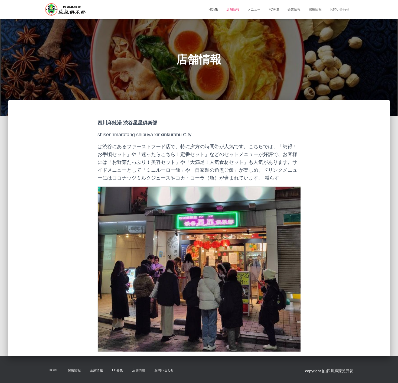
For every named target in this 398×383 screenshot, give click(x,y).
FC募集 (274, 9)
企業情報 (294, 9)
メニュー (253, 9)
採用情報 (315, 9)
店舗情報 (232, 9)
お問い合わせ (339, 9)
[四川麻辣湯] (65, 9)
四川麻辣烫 (336, 371)
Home (213, 9)
